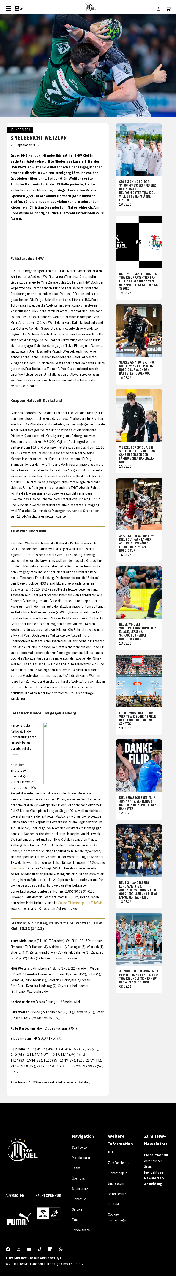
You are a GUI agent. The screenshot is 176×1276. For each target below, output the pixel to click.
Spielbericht (19, 868)
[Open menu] (8, 8)
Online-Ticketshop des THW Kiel (81, 903)
